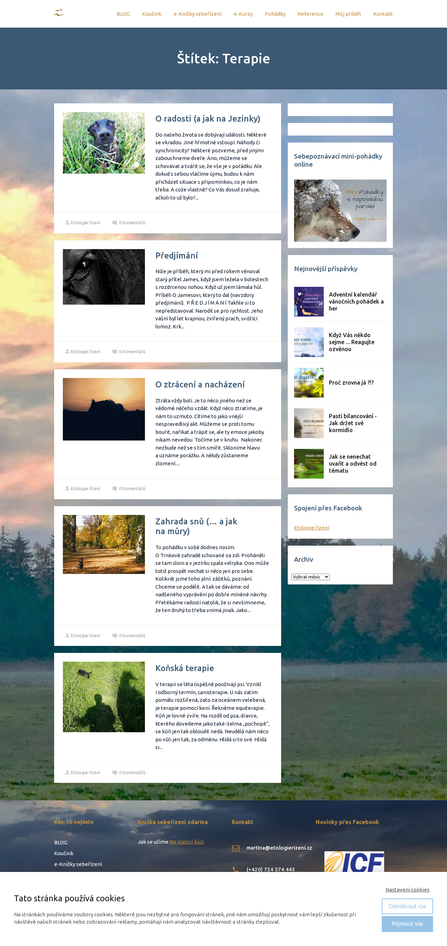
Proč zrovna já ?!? (351, 382)
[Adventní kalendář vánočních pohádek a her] (309, 301)
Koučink (151, 14)
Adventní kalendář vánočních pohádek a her (356, 301)
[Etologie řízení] (59, 14)
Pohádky (275, 14)
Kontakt (383, 14)
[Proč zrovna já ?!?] (309, 383)
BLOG (123, 14)
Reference (310, 14)
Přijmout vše (407, 923)
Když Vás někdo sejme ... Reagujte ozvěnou (351, 342)
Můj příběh (348, 14)
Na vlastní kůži (186, 842)
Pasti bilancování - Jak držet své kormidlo (353, 423)
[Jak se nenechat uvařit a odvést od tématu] (309, 464)
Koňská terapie (184, 668)
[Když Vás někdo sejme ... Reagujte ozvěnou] (309, 342)
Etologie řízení (85, 222)
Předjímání (176, 255)
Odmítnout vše (407, 906)
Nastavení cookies (408, 890)
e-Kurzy (243, 14)
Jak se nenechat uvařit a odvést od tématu (352, 463)
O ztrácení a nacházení (200, 384)
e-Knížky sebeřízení (197, 14)
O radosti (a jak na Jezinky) (208, 118)
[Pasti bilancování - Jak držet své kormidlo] (309, 423)
